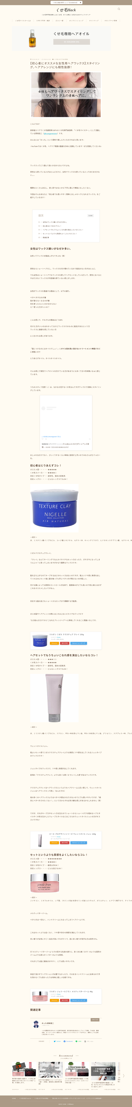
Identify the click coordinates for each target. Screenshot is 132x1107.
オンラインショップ (76, 20)
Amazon (54, 643)
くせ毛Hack (66, 10)
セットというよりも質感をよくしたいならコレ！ (60, 233)
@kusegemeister (50, 134)
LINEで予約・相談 (43, 20)
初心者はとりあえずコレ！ (52, 226)
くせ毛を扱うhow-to (25, 1098)
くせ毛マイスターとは (23, 20)
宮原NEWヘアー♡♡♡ (49, 444)
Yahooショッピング (78, 643)
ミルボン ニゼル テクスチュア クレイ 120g (66, 634)
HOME (14, 1098)
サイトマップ (94, 20)
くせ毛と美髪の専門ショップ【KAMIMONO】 (65, 2)
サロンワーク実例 (110, 20)
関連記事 (46, 237)
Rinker (59, 637)
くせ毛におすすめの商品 (61, 59)
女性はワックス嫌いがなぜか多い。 (55, 222)
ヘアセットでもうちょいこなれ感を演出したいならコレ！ (63, 230)
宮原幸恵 (60, 444)
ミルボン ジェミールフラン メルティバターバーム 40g (71, 992)
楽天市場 (65, 643)
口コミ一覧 (59, 20)
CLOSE (90, 215)
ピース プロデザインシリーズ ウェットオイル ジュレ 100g (72, 834)
